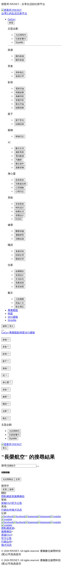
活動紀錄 (20, 239)
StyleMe (19, 42)
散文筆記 (20, 307)
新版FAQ (6, 503)
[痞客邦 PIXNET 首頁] (11, 444)
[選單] (2, 330)
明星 (10, 313)
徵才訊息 (17, 509)
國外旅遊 (20, 60)
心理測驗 (20, 187)
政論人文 (20, 303)
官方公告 (17, 503)
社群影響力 (21, 39)
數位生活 (20, 148)
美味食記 (20, 72)
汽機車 (19, 160)
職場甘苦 (20, 259)
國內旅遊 (20, 56)
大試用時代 (21, 35)
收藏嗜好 (20, 271)
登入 (11, 326)
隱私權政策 (7, 496)
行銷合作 (6, 509)
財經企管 (20, 255)
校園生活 (20, 211)
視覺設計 (20, 215)
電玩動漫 (20, 156)
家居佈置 (20, 286)
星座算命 (20, 180)
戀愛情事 (20, 108)
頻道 (11, 22)
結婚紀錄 (20, 124)
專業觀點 (13, 310)
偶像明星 (20, 96)
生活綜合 (20, 279)
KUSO (18, 219)
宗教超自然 (21, 184)
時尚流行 (20, 207)
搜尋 (3, 465)
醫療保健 (20, 231)
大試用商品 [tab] (8, 479)
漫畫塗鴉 (20, 167)
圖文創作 (20, 163)
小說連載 (20, 299)
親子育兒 (20, 120)
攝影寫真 (20, 152)
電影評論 (20, 88)
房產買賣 (20, 283)
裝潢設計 (20, 275)
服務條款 (19, 496)
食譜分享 (20, 76)
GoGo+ (12, 19)
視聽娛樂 (20, 92)
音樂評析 (20, 100)
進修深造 (20, 251)
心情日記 (20, 191)
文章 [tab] (18, 479)
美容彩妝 (20, 204)
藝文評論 (20, 104)
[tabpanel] (31, 484)
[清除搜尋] (37, 466)
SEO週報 (13, 317)
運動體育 (20, 235)
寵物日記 (20, 136)
